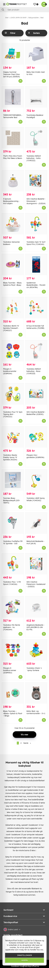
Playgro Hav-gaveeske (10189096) (35, 456)
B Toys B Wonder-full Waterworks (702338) (35, 327)
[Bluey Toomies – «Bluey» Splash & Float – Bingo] (13, 693)
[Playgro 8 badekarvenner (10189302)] (13, 650)
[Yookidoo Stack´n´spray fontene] (36, 650)
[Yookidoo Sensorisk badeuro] (13, 223)
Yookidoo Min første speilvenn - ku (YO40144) (11, 627)
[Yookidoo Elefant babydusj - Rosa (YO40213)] (36, 350)
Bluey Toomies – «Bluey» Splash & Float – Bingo (12, 713)
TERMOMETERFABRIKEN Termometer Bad (13, 116)
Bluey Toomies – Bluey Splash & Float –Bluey (12, 284)
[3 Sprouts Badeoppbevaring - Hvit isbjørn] (13, 181)
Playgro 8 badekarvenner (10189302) (9, 670)
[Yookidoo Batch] (13, 307)
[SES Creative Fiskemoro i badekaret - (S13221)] (36, 564)
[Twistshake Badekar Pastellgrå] (36, 97)
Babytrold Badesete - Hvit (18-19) (35, 542)
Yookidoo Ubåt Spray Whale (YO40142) (36, 499)
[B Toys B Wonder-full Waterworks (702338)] (36, 307)
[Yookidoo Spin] (36, 223)
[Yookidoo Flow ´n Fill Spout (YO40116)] (13, 564)
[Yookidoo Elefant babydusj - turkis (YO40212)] (36, 137)
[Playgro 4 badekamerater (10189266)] (13, 350)
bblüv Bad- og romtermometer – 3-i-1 (36, 712)
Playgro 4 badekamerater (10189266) (9, 371)
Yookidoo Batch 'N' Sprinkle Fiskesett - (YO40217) (11, 328)
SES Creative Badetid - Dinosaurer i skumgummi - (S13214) (36, 201)
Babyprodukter (34, 18)
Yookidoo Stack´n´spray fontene (34, 669)
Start (6, 18)
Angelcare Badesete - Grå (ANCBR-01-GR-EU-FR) (35, 627)
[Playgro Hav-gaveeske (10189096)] (36, 437)
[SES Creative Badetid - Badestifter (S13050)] (36, 394)
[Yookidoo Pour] (13, 394)
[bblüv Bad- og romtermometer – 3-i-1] (36, 693)
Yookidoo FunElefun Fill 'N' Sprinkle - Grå (12, 542)
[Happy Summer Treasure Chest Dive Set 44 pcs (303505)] (13, 54)
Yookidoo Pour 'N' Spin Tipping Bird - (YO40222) (12, 414)
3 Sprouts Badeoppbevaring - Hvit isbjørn (11, 201)
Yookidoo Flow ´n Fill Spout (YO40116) (12, 583)
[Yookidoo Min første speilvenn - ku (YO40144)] (13, 607)
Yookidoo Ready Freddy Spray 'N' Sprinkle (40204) (10, 457)
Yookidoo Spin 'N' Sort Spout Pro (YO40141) (36, 243)
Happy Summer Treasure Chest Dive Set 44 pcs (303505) (11, 74)
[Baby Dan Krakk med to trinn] (36, 54)
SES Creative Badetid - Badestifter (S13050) (36, 413)
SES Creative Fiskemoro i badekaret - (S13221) (36, 584)
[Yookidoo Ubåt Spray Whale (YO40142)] (36, 480)
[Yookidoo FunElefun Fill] (13, 523)
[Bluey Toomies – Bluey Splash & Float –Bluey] (13, 264)
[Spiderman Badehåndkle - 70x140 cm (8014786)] (36, 264)
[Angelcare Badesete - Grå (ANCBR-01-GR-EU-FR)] (36, 607)
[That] (13, 137)
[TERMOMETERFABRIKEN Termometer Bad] (13, 97)
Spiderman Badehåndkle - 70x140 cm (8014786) (36, 285)
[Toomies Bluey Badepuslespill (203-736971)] (13, 480)
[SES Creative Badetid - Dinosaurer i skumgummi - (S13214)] (36, 181)
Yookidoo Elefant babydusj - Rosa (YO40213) (34, 371)
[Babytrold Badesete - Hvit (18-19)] (36, 523)
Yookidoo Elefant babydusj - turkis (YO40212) (34, 158)
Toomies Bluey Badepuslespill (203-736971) (11, 500)
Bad (42, 18)
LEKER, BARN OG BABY (18, 18)
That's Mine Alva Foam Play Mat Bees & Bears (12, 157)
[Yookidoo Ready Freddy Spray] (13, 437)
